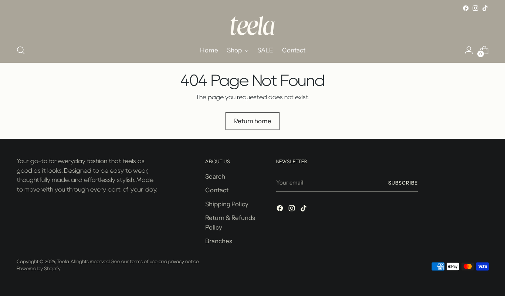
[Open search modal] (20, 50)
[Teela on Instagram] (475, 8)
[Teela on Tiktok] (485, 8)
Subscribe (403, 183)
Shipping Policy (226, 204)
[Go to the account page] (468, 50)
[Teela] (252, 25)
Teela (63, 261)
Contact (216, 190)
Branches (218, 241)
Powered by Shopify (39, 268)
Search (215, 176)
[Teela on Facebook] (465, 8)
